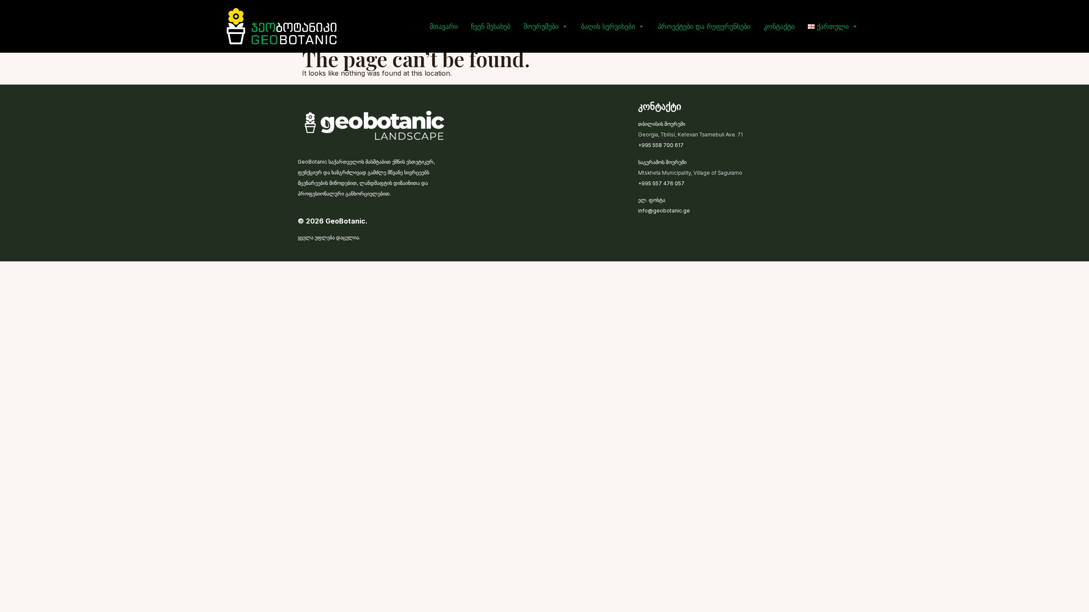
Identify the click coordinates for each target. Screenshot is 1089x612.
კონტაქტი (779, 26)
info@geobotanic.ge (664, 210)
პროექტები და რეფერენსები (704, 26)
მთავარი (444, 26)
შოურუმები (541, 26)
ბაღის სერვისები (608, 26)
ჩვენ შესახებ (490, 26)
